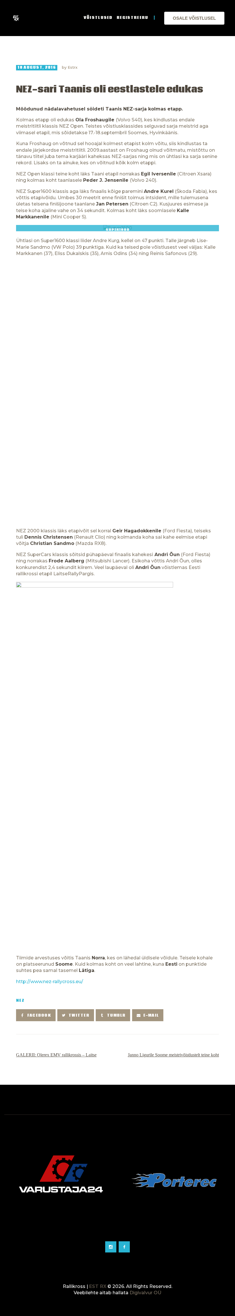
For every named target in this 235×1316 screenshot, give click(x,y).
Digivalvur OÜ (145, 1292)
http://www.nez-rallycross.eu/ (49, 981)
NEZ (20, 1000)
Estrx (72, 67)
